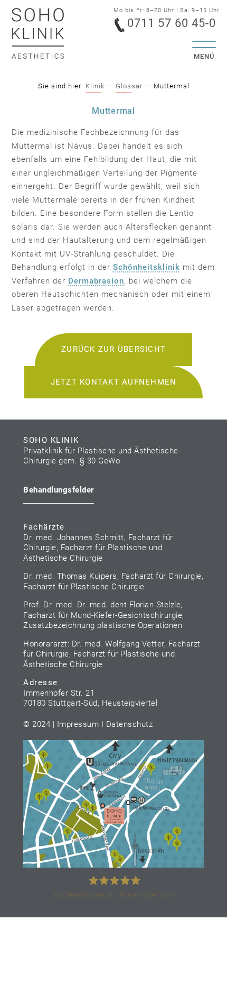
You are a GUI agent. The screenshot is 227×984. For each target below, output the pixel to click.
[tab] (58, 492)
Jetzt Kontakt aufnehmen (114, 382)
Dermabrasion (96, 281)
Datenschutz (129, 724)
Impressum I (81, 724)
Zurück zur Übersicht (113, 349)
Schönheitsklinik (146, 267)
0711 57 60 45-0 (166, 21)
